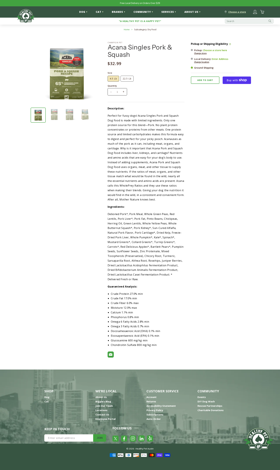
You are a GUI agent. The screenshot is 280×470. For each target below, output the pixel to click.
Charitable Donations (211, 410)
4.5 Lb (113, 78)
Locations (101, 410)
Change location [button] (201, 62)
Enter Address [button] (220, 58)
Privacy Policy (154, 410)
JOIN (100, 438)
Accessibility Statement (161, 405)
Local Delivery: (211, 60)
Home (127, 29)
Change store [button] (200, 53)
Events (202, 397)
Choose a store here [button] (215, 50)
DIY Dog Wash (206, 401)
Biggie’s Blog (103, 401)
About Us (101, 397)
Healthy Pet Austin (145, 448)
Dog (46, 397)
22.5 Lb (127, 78)
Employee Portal (105, 419)
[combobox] (249, 21)
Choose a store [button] (237, 11)
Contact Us (102, 414)
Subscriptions (154, 414)
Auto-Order (153, 419)
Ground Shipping (204, 67)
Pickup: (210, 51)
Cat (46, 401)
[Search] (270, 21)
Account (151, 397)
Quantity (112, 85)
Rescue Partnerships (210, 405)
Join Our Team (104, 405)
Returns (151, 401)
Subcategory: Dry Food (145, 29)
